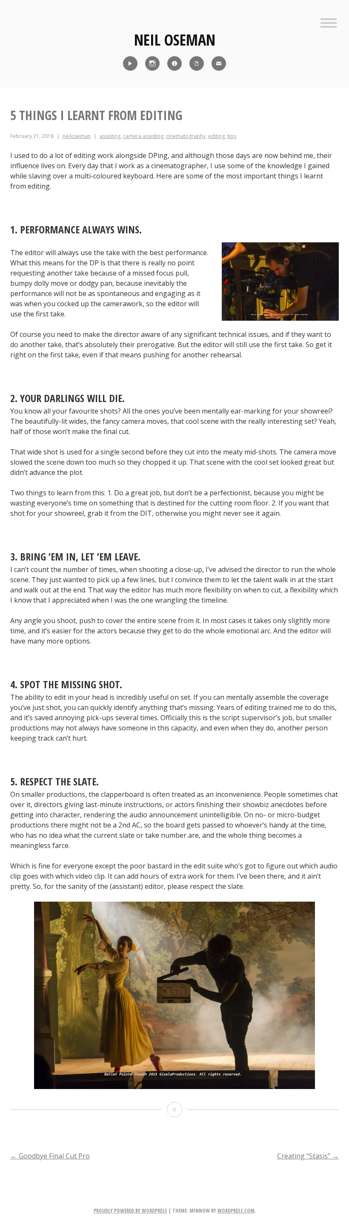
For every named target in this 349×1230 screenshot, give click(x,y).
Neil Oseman (174, 39)
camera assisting (143, 136)
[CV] (196, 63)
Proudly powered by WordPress (130, 1210)
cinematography (186, 136)
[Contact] (219, 63)
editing (216, 136)
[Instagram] (152, 63)
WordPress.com (236, 1210)
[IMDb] (174, 63)
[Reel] (130, 63)
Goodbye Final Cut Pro (50, 1156)
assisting (110, 136)
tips (231, 136)
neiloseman (77, 136)
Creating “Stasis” (308, 1156)
